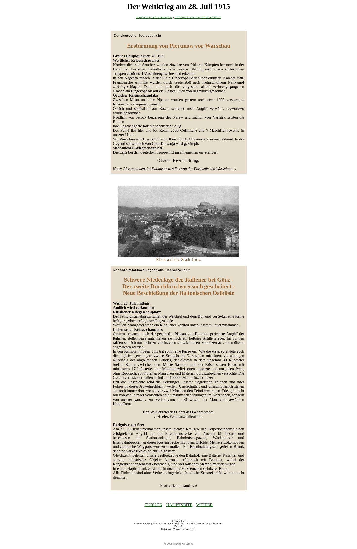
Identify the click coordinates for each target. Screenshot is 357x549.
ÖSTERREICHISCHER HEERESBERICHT (198, 17)
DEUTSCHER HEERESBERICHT (154, 17)
